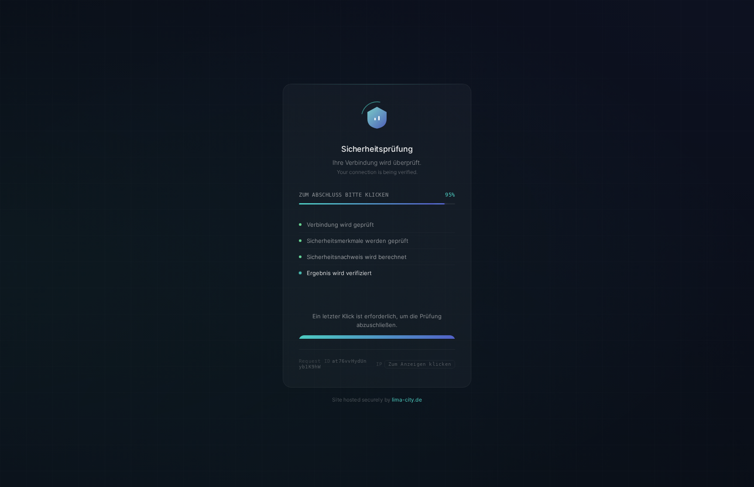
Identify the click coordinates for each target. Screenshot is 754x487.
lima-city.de (407, 407)
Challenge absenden (377, 337)
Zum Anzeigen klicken (419, 372)
